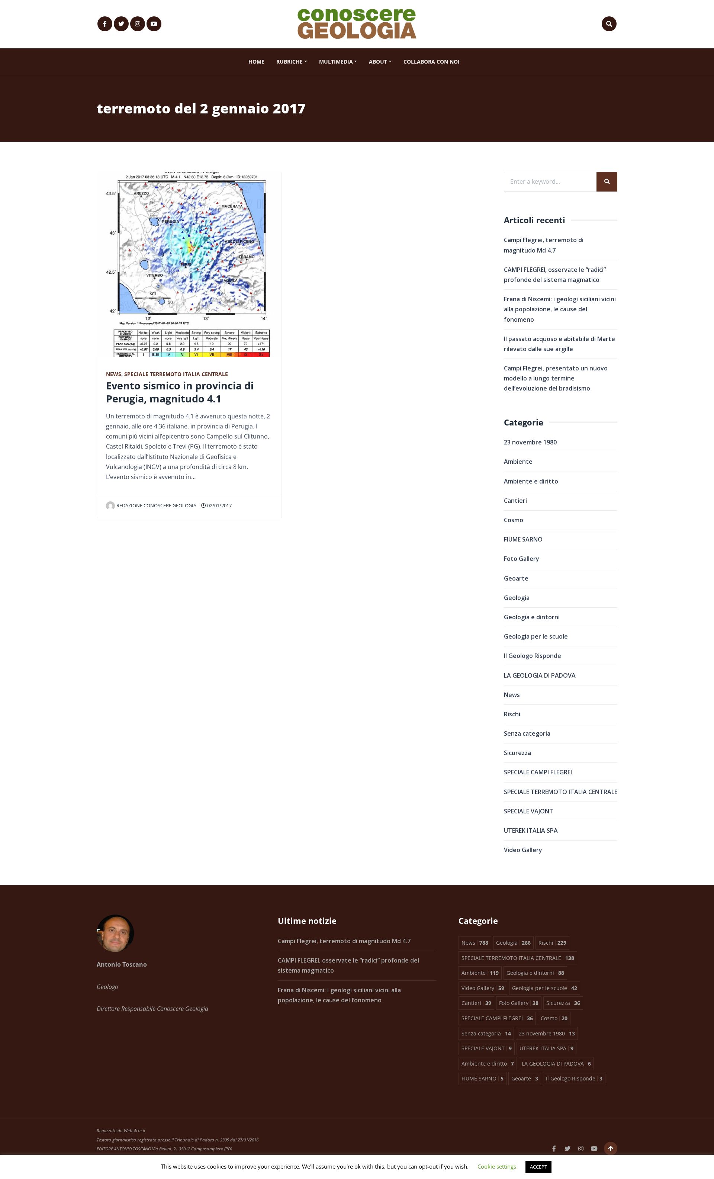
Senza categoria (527, 733)
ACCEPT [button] (538, 1166)
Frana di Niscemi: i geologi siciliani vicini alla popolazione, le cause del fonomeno (560, 309)
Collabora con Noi (431, 61)
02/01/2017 (219, 505)
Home (256, 61)
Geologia (517, 598)
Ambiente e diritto (531, 481)
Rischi (512, 714)
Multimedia (336, 61)
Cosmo (513, 520)
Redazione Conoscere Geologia (156, 505)
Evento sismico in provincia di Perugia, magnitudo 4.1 (180, 392)
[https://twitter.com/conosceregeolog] (121, 23)
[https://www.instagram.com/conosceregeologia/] (137, 23)
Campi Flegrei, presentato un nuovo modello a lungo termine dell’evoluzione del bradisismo (556, 378)
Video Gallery (523, 850)
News (113, 374)
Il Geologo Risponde (532, 656)
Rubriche (289, 61)
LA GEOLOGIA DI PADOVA (540, 675)
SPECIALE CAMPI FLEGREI (538, 772)
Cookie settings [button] (496, 1166)
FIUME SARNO (523, 539)
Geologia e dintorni (532, 617)
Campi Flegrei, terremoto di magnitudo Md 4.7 (344, 941)
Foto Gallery (521, 559)
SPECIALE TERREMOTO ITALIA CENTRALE (176, 374)
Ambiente (518, 461)
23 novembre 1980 (530, 442)
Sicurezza (517, 753)
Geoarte (516, 578)
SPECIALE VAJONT (528, 811)
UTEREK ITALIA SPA (531, 830)
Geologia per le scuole (536, 636)
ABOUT (378, 61)
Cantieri (515, 501)
